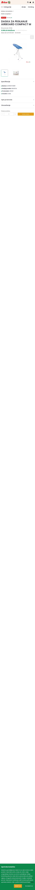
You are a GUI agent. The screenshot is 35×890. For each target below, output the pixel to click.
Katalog (31, 7)
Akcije (24, 7)
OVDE (32, 882)
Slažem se (18, 886)
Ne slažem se (29, 886)
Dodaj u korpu (25, 114)
